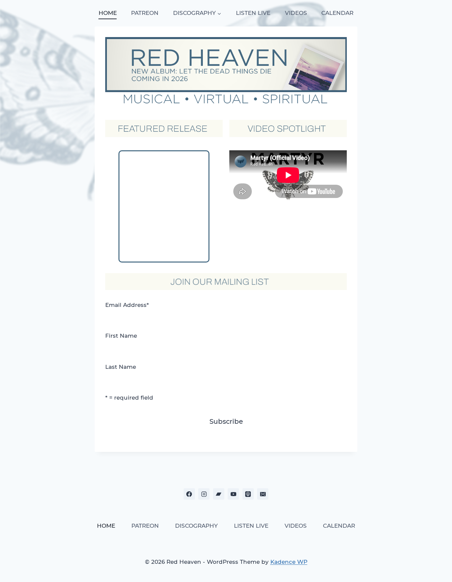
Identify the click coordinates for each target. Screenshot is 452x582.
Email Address (127, 305)
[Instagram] (203, 494)
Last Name (120, 367)
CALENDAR (337, 13)
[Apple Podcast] (248, 494)
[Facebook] (189, 494)
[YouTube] (233, 494)
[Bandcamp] (218, 494)
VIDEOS (296, 13)
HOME (108, 13)
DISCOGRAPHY (196, 525)
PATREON (144, 13)
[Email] (262, 494)
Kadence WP (288, 561)
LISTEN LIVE (253, 13)
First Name (121, 335)
